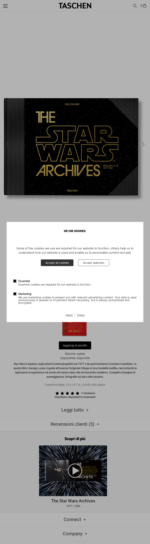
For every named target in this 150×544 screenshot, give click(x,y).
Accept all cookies (57, 262)
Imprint (69, 315)
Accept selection (93, 262)
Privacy (81, 315)
